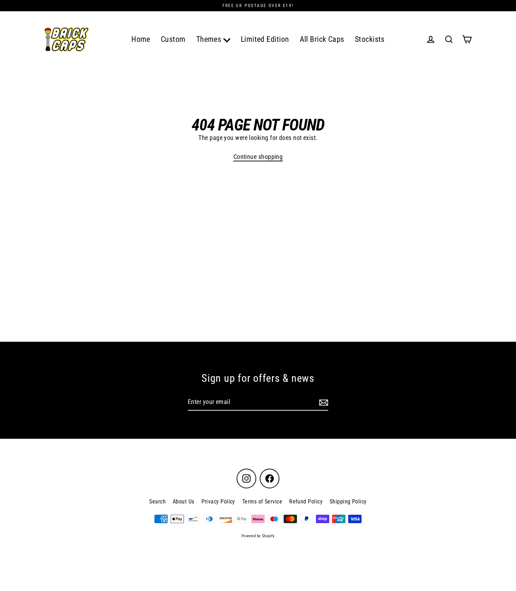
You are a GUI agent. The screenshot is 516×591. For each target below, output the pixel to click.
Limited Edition (265, 39)
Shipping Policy (348, 501)
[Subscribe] (322, 402)
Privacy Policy (218, 501)
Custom (173, 39)
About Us (183, 501)
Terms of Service (262, 501)
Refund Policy (306, 501)
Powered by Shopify (258, 536)
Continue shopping (258, 156)
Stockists (370, 39)
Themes (209, 39)
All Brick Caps (322, 39)
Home (140, 39)
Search (157, 501)
